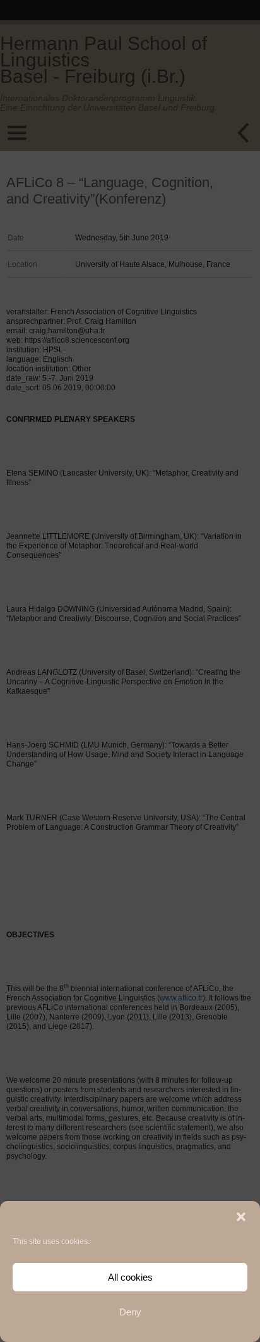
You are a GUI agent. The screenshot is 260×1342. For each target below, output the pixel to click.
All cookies (130, 1277)
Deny (130, 1312)
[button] (241, 1216)
